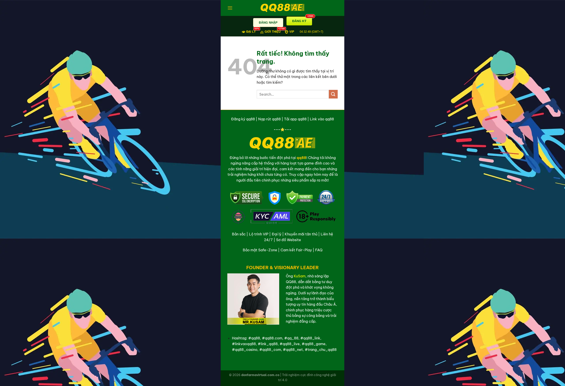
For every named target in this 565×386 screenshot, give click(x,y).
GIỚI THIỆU (273, 31)
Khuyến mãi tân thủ (301, 234)
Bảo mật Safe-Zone (260, 250)
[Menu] (230, 7)
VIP (291, 31)
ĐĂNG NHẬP (268, 22)
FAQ (318, 250)
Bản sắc (239, 234)
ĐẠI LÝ (251, 31)
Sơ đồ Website (288, 240)
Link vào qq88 (322, 119)
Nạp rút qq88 (269, 119)
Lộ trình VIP (258, 234)
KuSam (299, 276)
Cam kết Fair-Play (296, 250)
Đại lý (276, 234)
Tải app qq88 (295, 119)
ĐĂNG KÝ (302, 20)
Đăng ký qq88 (243, 119)
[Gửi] (333, 94)
